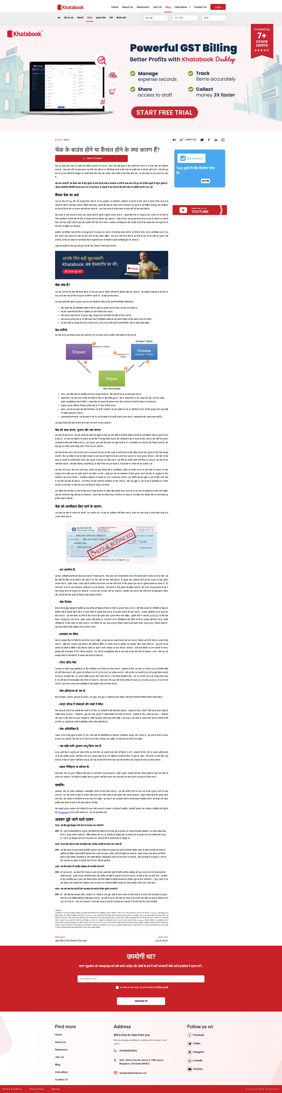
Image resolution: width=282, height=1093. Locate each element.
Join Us (157, 7)
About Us (127, 7)
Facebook (198, 1035)
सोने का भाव (68, 17)
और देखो (149, 18)
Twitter (196, 1043)
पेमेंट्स (89, 17)
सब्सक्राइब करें (141, 1001)
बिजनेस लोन (121, 17)
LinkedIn (197, 1060)
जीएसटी (80, 17)
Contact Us (200, 7)
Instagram (198, 1052)
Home (115, 7)
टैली (111, 17)
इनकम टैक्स (101, 17)
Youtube (197, 1069)
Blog (168, 7)
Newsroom (143, 7)
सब (59, 17)
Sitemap (55, 1089)
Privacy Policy (37, 1089)
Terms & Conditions (12, 1089)
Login (218, 7)
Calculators (180, 7)
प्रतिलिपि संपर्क (187, 139)
